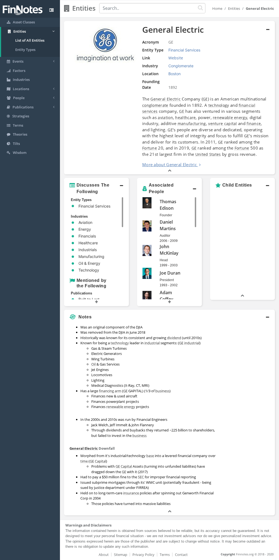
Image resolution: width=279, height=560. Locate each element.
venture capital (222, 123)
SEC (141, 476)
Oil (93, 364)
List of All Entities (29, 40)
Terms (165, 554)
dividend (174, 337)
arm (118, 390)
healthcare (185, 117)
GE (205, 99)
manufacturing (192, 123)
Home (217, 8)
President (167, 280)
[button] (96, 188)
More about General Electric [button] (169, 164)
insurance (131, 493)
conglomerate (155, 105)
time (84, 461)
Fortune (149, 148)
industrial (152, 342)
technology (218, 105)
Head (164, 260)
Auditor (165, 236)
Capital (100, 461)
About (104, 554)
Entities (234, 8)
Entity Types (25, 49)
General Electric (165, 99)
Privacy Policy (143, 554)
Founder (166, 215)
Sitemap (120, 554)
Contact (181, 554)
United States (208, 154)
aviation (165, 117)
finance (254, 123)
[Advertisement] (247, 404)
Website (175, 57)
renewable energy (230, 117)
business (162, 390)
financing (106, 390)
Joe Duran (170, 273)
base (150, 455)
